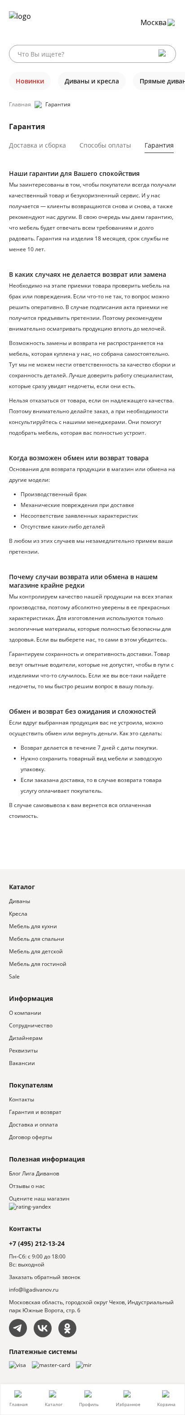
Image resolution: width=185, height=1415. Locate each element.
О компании (25, 1013)
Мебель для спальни (36, 939)
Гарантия (159, 145)
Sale (14, 976)
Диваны (19, 901)
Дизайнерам (26, 1038)
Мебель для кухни (33, 926)
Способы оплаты (105, 145)
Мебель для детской (36, 951)
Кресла (18, 913)
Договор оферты (30, 1137)
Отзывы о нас (27, 1186)
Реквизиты (23, 1050)
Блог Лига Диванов (34, 1173)
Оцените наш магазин (39, 1198)
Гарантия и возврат (35, 1112)
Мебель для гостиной (37, 964)
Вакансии (22, 1063)
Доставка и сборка (37, 145)
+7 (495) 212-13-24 (37, 1243)
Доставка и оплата (33, 1124)
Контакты (21, 1099)
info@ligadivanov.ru (33, 1289)
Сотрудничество (31, 1025)
